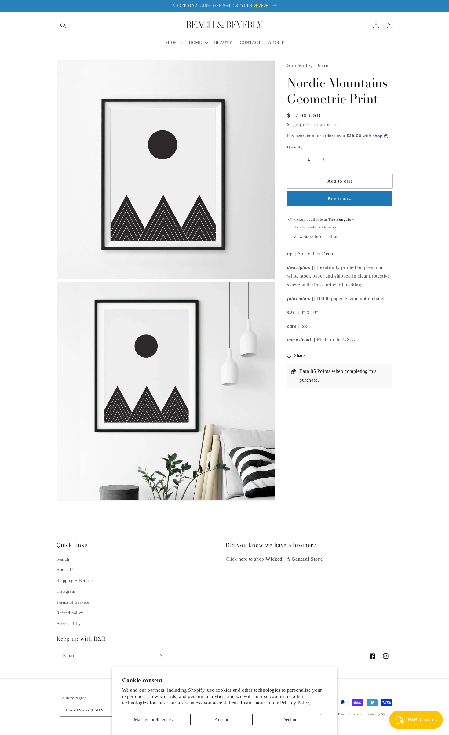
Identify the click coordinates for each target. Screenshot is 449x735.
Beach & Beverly (350, 714)
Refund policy (70, 613)
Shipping (294, 124)
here (243, 559)
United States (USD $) (85, 710)
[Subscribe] (159, 656)
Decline (289, 719)
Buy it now (340, 198)
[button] (63, 25)
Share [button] (299, 355)
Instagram (66, 591)
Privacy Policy (295, 702)
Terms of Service (73, 602)
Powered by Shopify (377, 714)
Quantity (295, 147)
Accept (221, 719)
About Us (66, 570)
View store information (315, 237)
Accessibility (69, 623)
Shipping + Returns (75, 580)
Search (63, 559)
